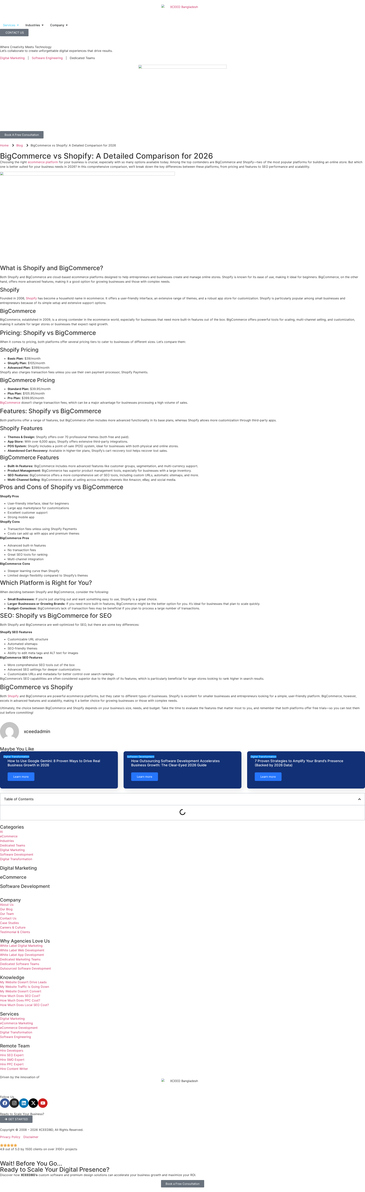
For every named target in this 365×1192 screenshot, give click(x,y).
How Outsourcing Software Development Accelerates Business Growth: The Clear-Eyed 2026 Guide (175, 763)
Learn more (21, 776)
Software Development (25, 886)
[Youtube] (43, 1103)
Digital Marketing (18, 868)
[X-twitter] (33, 1103)
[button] (359, 799)
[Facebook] (5, 1103)
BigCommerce (10, 402)
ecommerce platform (43, 162)
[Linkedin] (24, 1103)
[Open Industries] (42, 25)
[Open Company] (66, 25)
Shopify (32, 298)
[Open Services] (17, 25)
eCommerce (13, 877)
